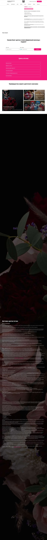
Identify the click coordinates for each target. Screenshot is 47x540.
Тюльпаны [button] (29, 4)
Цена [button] (17, 4)
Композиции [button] (13, 4)
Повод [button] (34, 4)
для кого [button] (38, 4)
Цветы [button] (21, 4)
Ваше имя (7, 47)
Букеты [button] (8, 4)
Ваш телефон (22, 47)
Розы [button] (25, 4)
